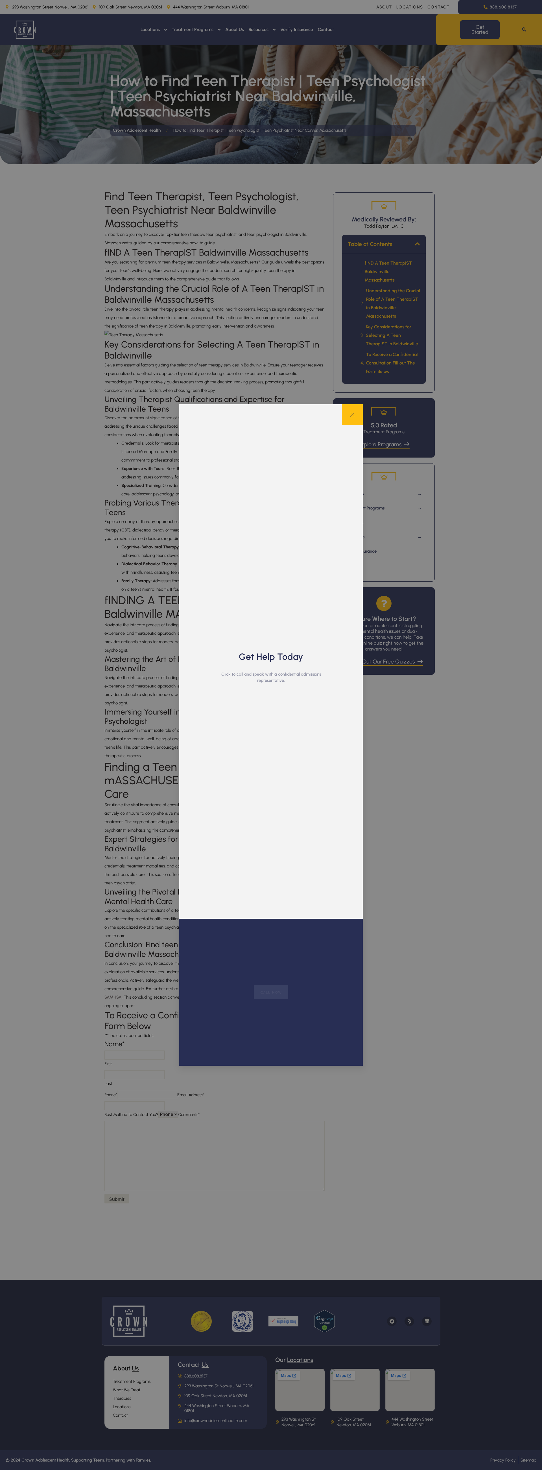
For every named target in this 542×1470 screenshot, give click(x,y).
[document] (271, 735)
